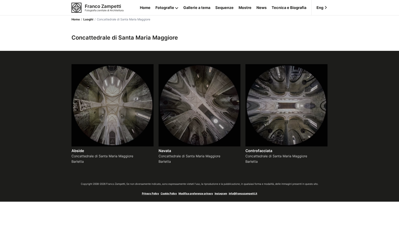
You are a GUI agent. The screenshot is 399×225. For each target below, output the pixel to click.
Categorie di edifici (167, 24)
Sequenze (224, 7)
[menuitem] (320, 7)
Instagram (221, 193)
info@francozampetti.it (243, 193)
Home (145, 7)
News (261, 7)
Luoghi (87, 19)
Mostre (245, 7)
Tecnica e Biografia (289, 7)
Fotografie (164, 7)
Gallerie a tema (196, 7)
